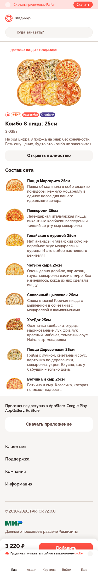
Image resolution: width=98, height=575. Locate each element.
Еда (14, 570)
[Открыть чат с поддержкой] (88, 18)
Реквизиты (68, 531)
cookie (78, 553)
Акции (31, 570)
